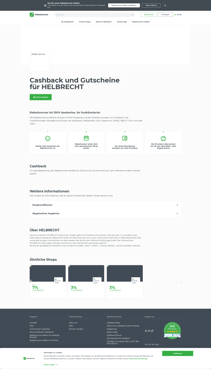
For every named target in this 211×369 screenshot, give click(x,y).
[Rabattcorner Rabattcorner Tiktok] (152, 331)
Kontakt (33, 323)
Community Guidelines (40, 329)
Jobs (71, 326)
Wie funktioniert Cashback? (42, 332)
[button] (29, 282)
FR (178, 15)
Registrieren (149, 14)
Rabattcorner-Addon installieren (124, 5)
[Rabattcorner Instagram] (149, 331)
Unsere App (122, 22)
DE (175, 15)
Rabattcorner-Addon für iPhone (44, 340)
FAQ (31, 326)
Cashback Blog (113, 323)
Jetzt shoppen (42, 97)
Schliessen (178, 353)
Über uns (73, 323)
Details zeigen (49, 365)
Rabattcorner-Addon (141, 22)
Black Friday (112, 332)
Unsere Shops (85, 22)
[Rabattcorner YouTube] (146, 331)
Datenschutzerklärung (138, 359)
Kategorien (69, 22)
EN (180, 15)
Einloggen (165, 14)
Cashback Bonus (114, 335)
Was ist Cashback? (104, 22)
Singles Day (112, 329)
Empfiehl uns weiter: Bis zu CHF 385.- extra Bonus (123, 342)
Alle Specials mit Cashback (118, 338)
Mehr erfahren (151, 5)
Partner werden (76, 329)
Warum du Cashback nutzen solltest (123, 326)
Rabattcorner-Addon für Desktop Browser (44, 336)
